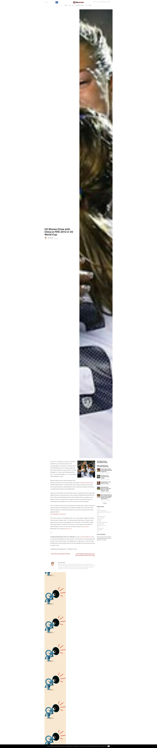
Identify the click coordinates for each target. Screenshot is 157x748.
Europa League (100, 523)
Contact (108, 1)
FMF (98, 531)
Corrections (103, 1)
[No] (155, 746)
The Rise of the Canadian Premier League (105, 477)
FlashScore (99, 529)
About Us (95, 1)
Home (66, 5)
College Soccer (100, 517)
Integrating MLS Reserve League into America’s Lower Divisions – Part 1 (106, 489)
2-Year (98, 509)
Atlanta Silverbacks (101, 510)
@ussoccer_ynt (67, 528)
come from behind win (85, 536)
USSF (75, 549)
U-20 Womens (70, 549)
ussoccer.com (85, 526)
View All (104, 503)
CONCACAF (99, 519)
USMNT (90, 5)
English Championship (102, 522)
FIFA (70, 5)
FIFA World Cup (100, 528)
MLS (73, 5)
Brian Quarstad (50, 237)
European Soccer (101, 525)
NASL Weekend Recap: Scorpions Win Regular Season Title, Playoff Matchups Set (106, 496)
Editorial (99, 520)
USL (86, 5)
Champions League (79, 5)
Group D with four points (87, 482)
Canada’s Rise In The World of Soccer (106, 482)
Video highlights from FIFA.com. (58, 514)
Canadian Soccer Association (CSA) (58, 549)
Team (99, 1)
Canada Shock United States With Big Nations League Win (106, 470)
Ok (108, 746)
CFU (98, 515)
